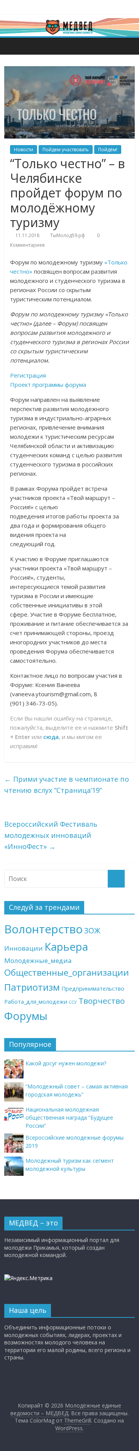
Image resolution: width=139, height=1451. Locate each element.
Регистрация (28, 375)
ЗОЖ (92, 931)
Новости (23, 149)
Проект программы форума (48, 384)
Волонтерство (43, 929)
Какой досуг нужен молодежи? (65, 1063)
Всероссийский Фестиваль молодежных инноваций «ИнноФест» (50, 835)
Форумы (25, 1015)
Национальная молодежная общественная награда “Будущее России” (69, 1117)
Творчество (101, 1000)
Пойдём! (107, 149)
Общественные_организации (66, 972)
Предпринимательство (92, 988)
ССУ (73, 1002)
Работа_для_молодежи (35, 1001)
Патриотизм (32, 987)
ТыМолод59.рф (67, 235)
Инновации (23, 948)
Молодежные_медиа (38, 960)
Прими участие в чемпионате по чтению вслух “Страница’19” (66, 784)
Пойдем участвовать (65, 149)
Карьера (66, 946)
